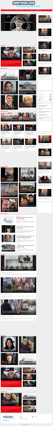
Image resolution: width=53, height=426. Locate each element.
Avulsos (20, 117)
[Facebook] (36, 416)
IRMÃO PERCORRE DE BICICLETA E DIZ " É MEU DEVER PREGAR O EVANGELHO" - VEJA (9, 194)
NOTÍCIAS (3, 366)
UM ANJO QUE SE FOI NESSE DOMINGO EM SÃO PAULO (28, 58)
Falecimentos (31, 10)
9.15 (2, 287)
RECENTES (3, 335)
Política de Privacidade (21, 418)
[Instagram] (34, 416)
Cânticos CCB (29, 424)
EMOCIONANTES (4, 166)
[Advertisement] (18, 38)
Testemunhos (16, 10)
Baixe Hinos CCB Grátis (10, 389)
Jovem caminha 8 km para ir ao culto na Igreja (27, 205)
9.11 (2, 117)
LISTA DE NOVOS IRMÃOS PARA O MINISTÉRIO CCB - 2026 (10, 402)
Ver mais (18, 26)
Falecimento (3, 127)
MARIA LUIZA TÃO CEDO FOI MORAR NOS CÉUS (9, 56)
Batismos (26, 10)
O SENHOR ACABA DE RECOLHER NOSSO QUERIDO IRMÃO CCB (18, 143)
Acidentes (25, 49)
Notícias (25, 383)
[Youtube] (32, 416)
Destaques (6, 10)
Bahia (20, 90)
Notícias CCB (11, 10)
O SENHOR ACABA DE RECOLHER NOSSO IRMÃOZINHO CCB (29, 143)
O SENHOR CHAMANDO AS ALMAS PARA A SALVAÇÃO (18, 268)
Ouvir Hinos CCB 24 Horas (38, 10)
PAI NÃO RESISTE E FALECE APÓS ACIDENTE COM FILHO (18, 23)
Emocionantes (21, 10)
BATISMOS (3, 254)
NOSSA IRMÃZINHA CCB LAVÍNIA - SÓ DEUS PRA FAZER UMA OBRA (44, 58)
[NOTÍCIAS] (26, 6)
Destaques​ (3, 90)
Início (2, 10)
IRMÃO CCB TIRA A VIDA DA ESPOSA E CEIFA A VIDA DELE (44, 140)
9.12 (2, 309)
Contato (26, 419)
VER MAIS (34, 335)
